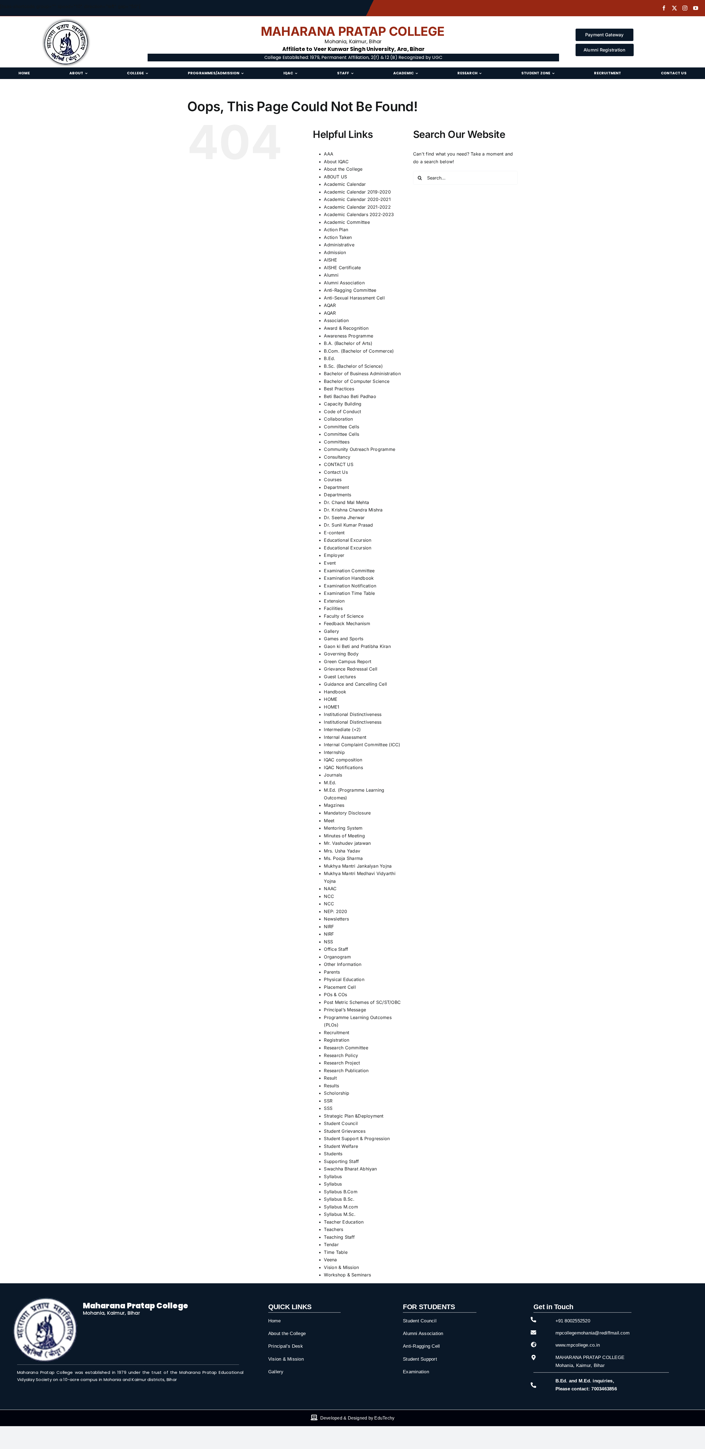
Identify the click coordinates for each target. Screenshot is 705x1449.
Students (333, 1153)
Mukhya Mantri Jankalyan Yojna (358, 866)
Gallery (331, 631)
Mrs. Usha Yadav (342, 851)
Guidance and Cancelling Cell (355, 684)
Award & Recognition (346, 328)
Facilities (333, 608)
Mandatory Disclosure (347, 813)
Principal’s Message (345, 1009)
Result (330, 1078)
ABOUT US (335, 176)
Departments (337, 494)
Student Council (341, 1123)
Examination (416, 1371)
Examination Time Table (349, 593)
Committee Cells (341, 426)
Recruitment (336, 1032)
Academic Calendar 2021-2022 (357, 207)
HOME (330, 699)
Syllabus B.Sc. (339, 1199)
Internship (334, 752)
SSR (328, 1101)
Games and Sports (343, 638)
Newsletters (336, 919)
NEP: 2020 (335, 911)
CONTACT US (338, 464)
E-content (334, 532)
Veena (330, 1259)
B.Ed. (329, 358)
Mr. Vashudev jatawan (347, 843)
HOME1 (331, 707)
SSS (328, 1108)
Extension (334, 601)
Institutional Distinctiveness (352, 714)
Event (330, 563)
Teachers (333, 1229)
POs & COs (335, 994)
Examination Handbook (349, 578)
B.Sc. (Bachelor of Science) (353, 366)
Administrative (339, 244)
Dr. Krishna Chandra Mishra (353, 510)
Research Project (342, 1063)
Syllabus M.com (341, 1207)
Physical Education (344, 979)
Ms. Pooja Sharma (343, 858)
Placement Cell (340, 987)
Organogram (337, 957)
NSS (328, 941)
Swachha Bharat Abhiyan (350, 1169)
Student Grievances (344, 1131)
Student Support (420, 1359)
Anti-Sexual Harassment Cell (354, 298)
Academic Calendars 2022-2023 (359, 214)
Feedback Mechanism (347, 623)
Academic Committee (347, 222)
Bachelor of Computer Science (356, 381)
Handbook (335, 691)
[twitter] (674, 8)
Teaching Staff (339, 1237)
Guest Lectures (340, 676)
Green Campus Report (347, 661)
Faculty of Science (343, 616)
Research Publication (346, 1070)
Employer (334, 555)
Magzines (334, 805)
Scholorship (336, 1093)
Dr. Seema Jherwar (344, 517)
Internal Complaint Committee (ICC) (362, 744)
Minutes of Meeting (344, 835)
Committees (336, 442)
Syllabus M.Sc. (339, 1214)
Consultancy (337, 457)
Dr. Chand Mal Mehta (346, 502)
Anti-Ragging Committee (350, 290)
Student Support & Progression (357, 1138)
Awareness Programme (348, 336)
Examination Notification (350, 586)
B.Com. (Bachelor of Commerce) (359, 351)
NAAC (330, 888)
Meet (329, 820)
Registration (336, 1040)
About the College (343, 169)
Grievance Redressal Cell (350, 669)
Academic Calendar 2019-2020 (357, 192)
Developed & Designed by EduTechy (357, 1418)
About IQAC (336, 161)
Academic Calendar (345, 184)
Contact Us (336, 472)
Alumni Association (344, 282)
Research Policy (341, 1055)
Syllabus (333, 1176)
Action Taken (338, 237)
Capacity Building (342, 404)
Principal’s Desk (285, 1346)
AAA (328, 154)
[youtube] (695, 8)
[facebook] (663, 8)
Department (336, 487)
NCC (329, 896)
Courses (332, 479)
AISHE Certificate (342, 267)
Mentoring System (343, 828)
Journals (333, 775)
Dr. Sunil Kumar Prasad (348, 525)
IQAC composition (343, 759)
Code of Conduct (342, 411)
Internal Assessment (345, 737)
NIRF (329, 926)
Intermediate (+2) (342, 729)
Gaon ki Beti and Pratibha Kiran (357, 646)
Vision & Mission (341, 1267)
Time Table (335, 1252)
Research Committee (346, 1047)
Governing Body (341, 654)
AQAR (330, 305)
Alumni (331, 275)
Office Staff (336, 949)
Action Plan (336, 229)
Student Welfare (341, 1146)
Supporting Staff (341, 1161)
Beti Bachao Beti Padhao (350, 396)
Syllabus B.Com (340, 1191)
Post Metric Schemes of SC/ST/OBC (362, 1002)
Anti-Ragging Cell (421, 1346)
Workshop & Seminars (347, 1275)
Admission (335, 252)
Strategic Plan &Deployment (353, 1116)
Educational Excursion (347, 540)
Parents (332, 972)
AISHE (330, 260)
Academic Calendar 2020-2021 (357, 199)
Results (331, 1085)
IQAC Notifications (343, 767)
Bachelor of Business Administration (362, 373)
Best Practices (339, 388)
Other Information (342, 964)
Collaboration (338, 419)
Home (274, 1320)
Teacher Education (344, 1222)
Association (336, 320)
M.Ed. (330, 782)
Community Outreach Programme (359, 449)
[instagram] (684, 8)
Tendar (331, 1244)
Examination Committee (349, 570)
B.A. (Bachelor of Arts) (348, 343)
